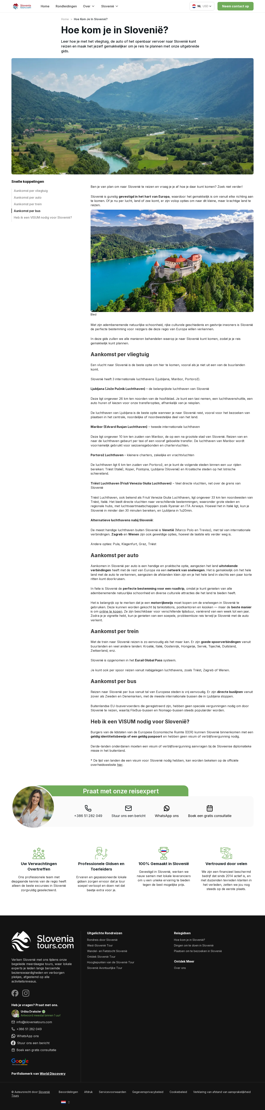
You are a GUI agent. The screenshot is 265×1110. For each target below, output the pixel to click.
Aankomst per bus (27, 211)
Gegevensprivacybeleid (147, 1092)
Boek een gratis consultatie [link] (209, 816)
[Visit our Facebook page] (14, 993)
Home (45, 6)
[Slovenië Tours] (42, 941)
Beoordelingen (68, 1092)
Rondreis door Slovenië (102, 939)
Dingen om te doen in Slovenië (194, 945)
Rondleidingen (66, 6)
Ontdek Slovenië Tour (101, 956)
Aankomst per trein (28, 204)
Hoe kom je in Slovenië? (189, 939)
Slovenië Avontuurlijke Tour (104, 968)
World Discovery (53, 1074)
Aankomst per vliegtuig (31, 191)
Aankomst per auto (28, 197)
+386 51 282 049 (88, 816)
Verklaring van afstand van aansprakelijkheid (222, 1092)
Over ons (180, 968)
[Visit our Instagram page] (25, 993)
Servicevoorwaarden (112, 1092)
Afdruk (88, 1092)
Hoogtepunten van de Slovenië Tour (110, 962)
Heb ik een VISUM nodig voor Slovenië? (43, 217)
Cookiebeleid (178, 1092)
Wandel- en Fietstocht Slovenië (107, 951)
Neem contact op (235, 6)
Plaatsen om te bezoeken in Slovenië (198, 951)
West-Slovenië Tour (100, 945)
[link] (167, 811)
